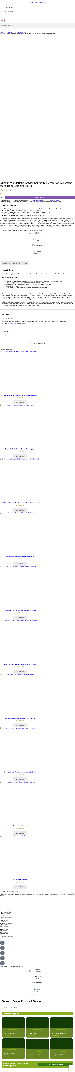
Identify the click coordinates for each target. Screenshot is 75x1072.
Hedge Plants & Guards (5, 912)
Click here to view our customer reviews (11, 966)
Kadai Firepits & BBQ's (6, 917)
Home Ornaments (4, 916)
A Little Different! (20, 32)
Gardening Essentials (5, 913)
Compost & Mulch (4, 914)
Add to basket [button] (20, 402)
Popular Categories (5, 911)
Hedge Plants (32, 1033)
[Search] (74, 25)
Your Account (4, 929)
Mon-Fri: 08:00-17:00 (11, 12)
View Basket (3, 932)
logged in (12, 323)
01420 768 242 (9, 7)
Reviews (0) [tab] (16, 263)
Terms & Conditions (6, 923)
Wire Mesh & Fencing (59, 1033)
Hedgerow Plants (58, 1055)
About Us (3, 921)
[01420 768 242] (2, 7)
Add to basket (40, 197)
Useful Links (4, 920)
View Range (7, 1035)
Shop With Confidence (6, 936)
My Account (3, 930)
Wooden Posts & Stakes (9, 1054)
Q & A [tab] (25, 263)
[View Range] (11, 1035)
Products (9, 32)
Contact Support (4, 926)
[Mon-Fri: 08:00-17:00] (2, 12)
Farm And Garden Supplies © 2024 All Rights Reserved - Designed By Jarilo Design (17, 993)
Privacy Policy (4, 924)
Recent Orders (4, 933)
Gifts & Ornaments (10, 1033)
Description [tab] (6, 263)
